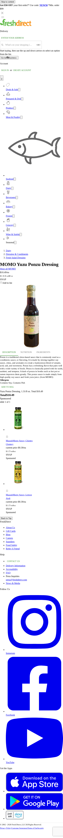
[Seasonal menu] (15, 242)
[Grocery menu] (14, 225)
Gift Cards (11, 531)
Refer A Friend (13, 548)
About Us (10, 527)
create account (22, 70)
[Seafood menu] (14, 179)
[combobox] (20, 45)
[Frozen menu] (13, 216)
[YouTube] (34, 759)
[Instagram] (34, 649)
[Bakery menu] (14, 206)
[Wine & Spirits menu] (20, 234)
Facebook (10, 715)
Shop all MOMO (8, 269)
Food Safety (11, 545)
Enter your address (12, 38)
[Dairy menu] (12, 188)
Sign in (5, 70)
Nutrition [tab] (26, 352)
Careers (9, 538)
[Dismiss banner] (2, 13)
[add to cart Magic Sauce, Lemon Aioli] (8, 488)
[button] (31, 283)
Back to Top (6, 518)
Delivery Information (15, 565)
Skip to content (7, 2)
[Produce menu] (14, 108)
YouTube (10, 762)
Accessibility (12, 569)
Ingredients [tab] (43, 352)
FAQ (8, 572)
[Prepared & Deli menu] (22, 98)
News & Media (13, 583)
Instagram (10, 653)
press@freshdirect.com (16, 580)
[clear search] (38, 44)
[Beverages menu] (17, 197)
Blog (8, 534)
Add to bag (7, 387)
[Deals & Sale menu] (19, 89)
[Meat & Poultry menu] (21, 117)
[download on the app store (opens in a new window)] (34, 791)
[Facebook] (34, 711)
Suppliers (10, 541)
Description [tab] (9, 352)
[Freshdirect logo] (16, 25)
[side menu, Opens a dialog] (2, 17)
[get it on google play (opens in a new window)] (34, 809)
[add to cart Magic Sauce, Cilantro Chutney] (8, 433)
